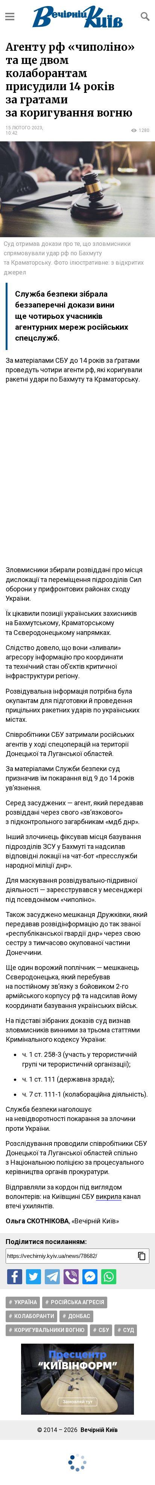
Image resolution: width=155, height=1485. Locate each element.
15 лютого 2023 (24, 127)
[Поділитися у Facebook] (14, 1276)
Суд (128, 1330)
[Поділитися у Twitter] (33, 1276)
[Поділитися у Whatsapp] (108, 1276)
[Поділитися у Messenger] (89, 1276)
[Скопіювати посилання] (141, 1256)
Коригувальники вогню (49, 1330)
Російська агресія (77, 1302)
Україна (25, 1302)
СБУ (104, 1330)
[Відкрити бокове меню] (10, 17)
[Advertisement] (77, 474)
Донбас (79, 1316)
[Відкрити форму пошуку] (145, 17)
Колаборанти (34, 1316)
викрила (109, 1196)
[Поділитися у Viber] (71, 1276)
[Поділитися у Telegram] (52, 1276)
